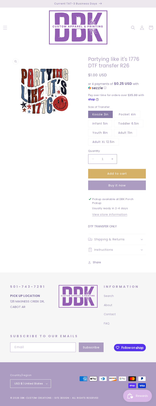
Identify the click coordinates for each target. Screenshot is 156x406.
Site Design (61, 397)
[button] (5, 27)
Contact (110, 314)
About (108, 305)
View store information (109, 214)
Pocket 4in (127, 114)
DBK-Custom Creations (36, 397)
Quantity (94, 151)
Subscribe (91, 347)
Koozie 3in (100, 114)
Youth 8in (100, 133)
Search (109, 296)
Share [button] (97, 262)
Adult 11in (125, 133)
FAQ (106, 323)
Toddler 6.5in (128, 123)
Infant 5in (100, 123)
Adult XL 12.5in (103, 142)
